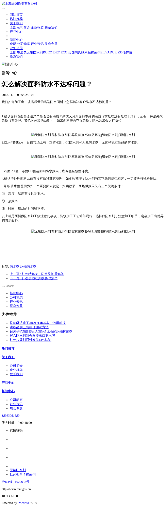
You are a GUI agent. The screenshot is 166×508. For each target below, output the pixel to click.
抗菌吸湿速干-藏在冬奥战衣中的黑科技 (38, 323)
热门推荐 (16, 19)
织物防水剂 (28, 266)
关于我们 (16, 23)
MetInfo (24, 503)
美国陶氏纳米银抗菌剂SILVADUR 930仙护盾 (100, 52)
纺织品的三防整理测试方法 (29, 327)
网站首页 (16, 14)
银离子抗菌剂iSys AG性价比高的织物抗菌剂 (41, 331)
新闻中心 (16, 39)
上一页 (37, 274)
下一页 (33, 278)
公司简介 (23, 27)
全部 (13, 27)
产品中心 (16, 31)
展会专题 (51, 44)
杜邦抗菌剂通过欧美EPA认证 (30, 340)
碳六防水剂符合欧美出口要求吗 (32, 335)
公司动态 (23, 44)
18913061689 (10, 415)
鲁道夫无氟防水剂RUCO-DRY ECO (42, 52)
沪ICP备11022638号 (15, 482)
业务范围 (16, 48)
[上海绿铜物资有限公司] (83, 4)
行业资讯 (37, 44)
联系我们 (51, 27)
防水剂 (14, 266)
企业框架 (37, 27)
